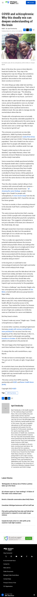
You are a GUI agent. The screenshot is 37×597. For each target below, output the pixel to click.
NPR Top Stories (11, 393)
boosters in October (8, 338)
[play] (3, 595)
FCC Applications (8, 586)
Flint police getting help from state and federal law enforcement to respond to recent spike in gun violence (17, 513)
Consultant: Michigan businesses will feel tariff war (18, 505)
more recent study (19, 196)
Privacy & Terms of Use (9, 582)
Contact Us (6, 564)
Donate (31, 2)
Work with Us (6, 567)
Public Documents (8, 571)
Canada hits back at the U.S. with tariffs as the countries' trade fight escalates (16, 522)
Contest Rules (7, 579)
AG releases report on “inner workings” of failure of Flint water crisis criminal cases (18, 492)
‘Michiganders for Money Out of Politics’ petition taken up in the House (17, 485)
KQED (15, 382)
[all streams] (34, 595)
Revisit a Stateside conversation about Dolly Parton (18, 499)
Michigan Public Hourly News (11, 575)
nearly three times (28, 137)
